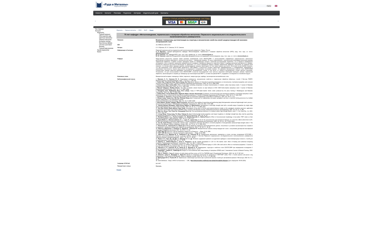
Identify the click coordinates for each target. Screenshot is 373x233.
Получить (158, 166)
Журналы (120, 30)
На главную (99, 29)
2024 (140, 30)
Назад (151, 30)
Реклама (117, 13)
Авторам (137, 13)
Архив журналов (103, 50)
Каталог (108, 13)
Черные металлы (130, 30)
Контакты (164, 13)
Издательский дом (150, 13)
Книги (99, 52)
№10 (145, 30)
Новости (98, 13)
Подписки (127, 13)
